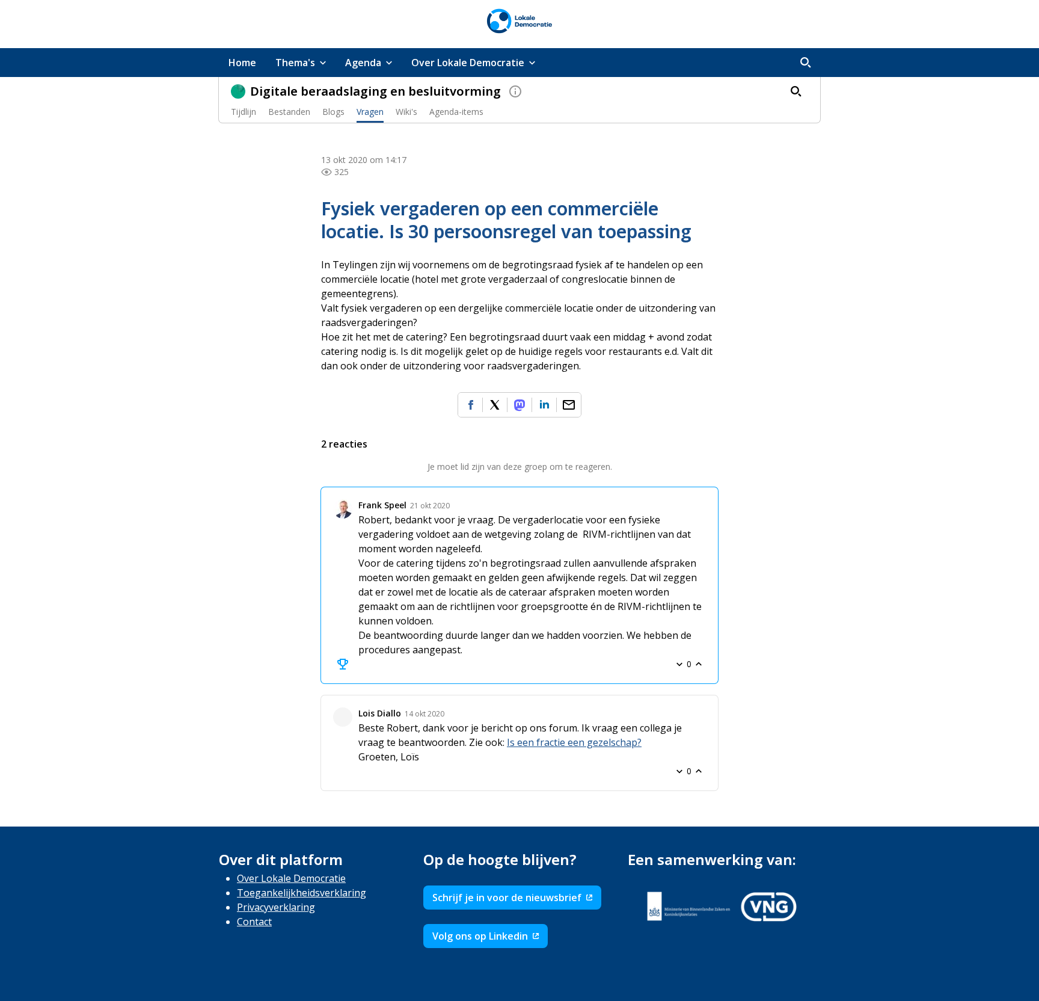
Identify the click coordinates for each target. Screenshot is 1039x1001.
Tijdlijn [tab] (243, 111)
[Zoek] (805, 62)
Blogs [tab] (333, 111)
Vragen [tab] (370, 111)
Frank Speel (382, 505)
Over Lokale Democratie (291, 878)
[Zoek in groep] (796, 91)
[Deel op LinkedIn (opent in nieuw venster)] (544, 405)
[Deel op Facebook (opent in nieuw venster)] (470, 405)
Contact (254, 921)
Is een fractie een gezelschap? (574, 742)
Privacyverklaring (276, 907)
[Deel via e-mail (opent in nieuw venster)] (569, 405)
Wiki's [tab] (406, 111)
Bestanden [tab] (289, 111)
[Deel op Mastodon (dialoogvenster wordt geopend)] (519, 405)
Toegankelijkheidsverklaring (301, 892)
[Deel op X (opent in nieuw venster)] (495, 405)
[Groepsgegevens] (515, 91)
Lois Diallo (379, 713)
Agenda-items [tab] (456, 111)
